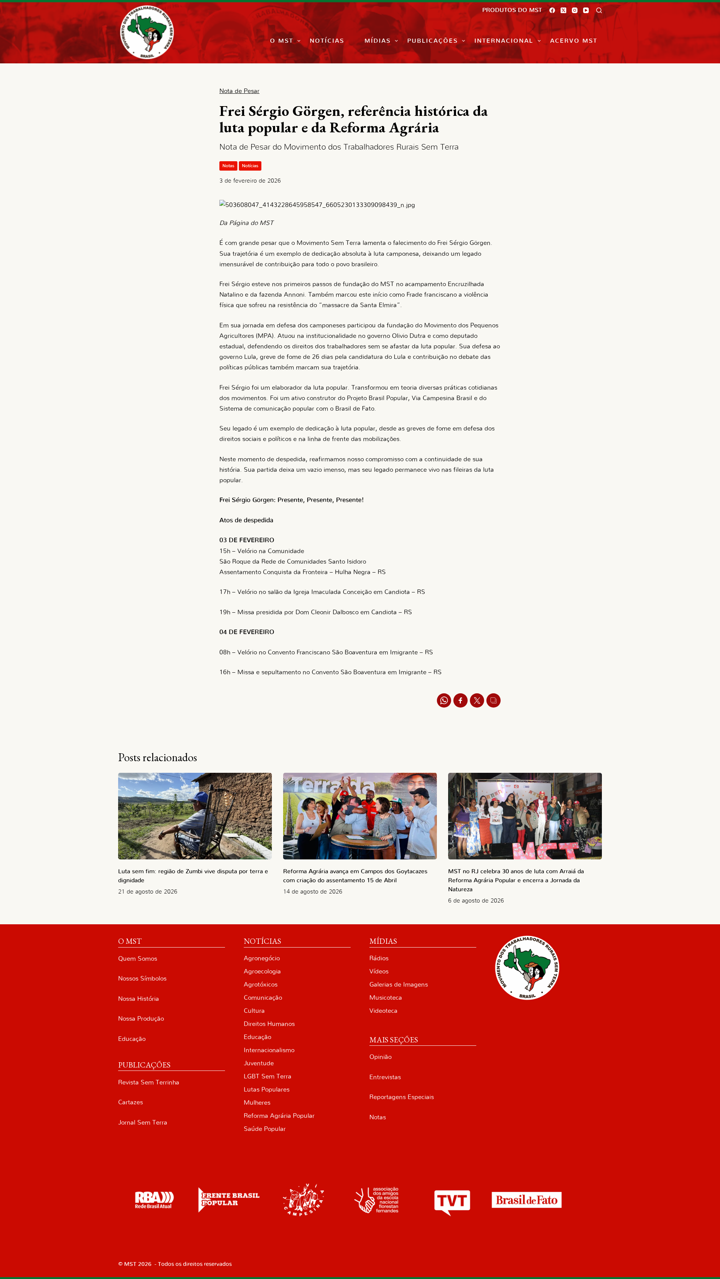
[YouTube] (586, 10)
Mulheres (257, 1102)
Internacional (503, 41)
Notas (228, 165)
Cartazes (130, 1102)
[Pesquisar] (599, 10)
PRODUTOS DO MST (512, 10)
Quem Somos (137, 958)
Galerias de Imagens (398, 984)
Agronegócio (262, 958)
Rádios (378, 958)
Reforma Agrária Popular (279, 1116)
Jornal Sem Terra (142, 1122)
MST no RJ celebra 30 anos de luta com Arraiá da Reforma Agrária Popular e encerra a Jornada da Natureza (516, 880)
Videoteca (383, 1011)
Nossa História (138, 999)
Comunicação (263, 997)
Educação (132, 1039)
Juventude (259, 1063)
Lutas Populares (267, 1089)
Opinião (380, 1057)
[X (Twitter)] (563, 10)
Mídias (377, 41)
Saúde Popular (265, 1129)
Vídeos (378, 971)
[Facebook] (552, 10)
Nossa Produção (141, 1018)
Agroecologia (262, 971)
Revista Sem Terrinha (148, 1082)
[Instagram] (575, 10)
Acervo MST (573, 41)
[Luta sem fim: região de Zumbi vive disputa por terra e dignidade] (195, 816)
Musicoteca (385, 997)
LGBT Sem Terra (267, 1076)
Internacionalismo (269, 1050)
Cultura (254, 1011)
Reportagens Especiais (401, 1097)
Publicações (432, 41)
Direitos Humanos (269, 1024)
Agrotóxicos (261, 984)
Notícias (327, 41)
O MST (281, 41)
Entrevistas (385, 1077)
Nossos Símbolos (142, 978)
